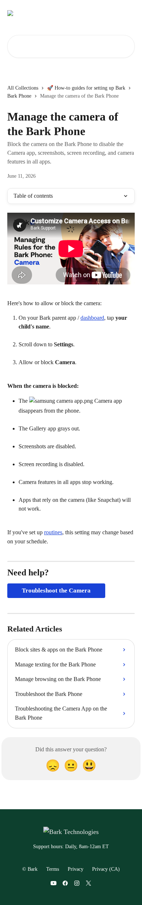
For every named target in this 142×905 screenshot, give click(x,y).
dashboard (92, 318)
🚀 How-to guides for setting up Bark (86, 88)
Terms (52, 869)
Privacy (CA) (106, 869)
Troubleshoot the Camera (56, 590)
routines (53, 532)
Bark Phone (19, 96)
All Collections (22, 88)
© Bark (30, 869)
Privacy (75, 869)
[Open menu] (128, 13)
